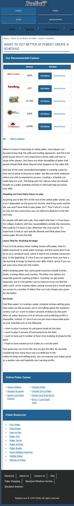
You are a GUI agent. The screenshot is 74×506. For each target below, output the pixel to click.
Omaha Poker (39, 387)
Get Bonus (45, 76)
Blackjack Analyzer (14, 486)
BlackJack (9, 476)
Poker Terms (16, 440)
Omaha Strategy (15, 391)
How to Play (16, 432)
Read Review (59, 76)
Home (12, 29)
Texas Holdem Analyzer (21, 452)
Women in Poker (18, 460)
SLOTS (18, 20)
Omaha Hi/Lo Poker (42, 391)
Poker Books (16, 448)
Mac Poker (15, 424)
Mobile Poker (16, 456)
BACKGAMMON (55, 20)
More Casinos (17, 139)
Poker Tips (15, 436)
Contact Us (39, 476)
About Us (24, 476)
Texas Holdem (14, 387)
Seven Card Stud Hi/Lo (43, 395)
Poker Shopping (12, 481)
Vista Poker (15, 428)
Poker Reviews (51, 29)
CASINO (18, 11)
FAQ (52, 476)
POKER (55, 11)
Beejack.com (21, 498)
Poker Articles (16, 444)
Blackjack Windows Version (39, 481)
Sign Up (29, 29)
